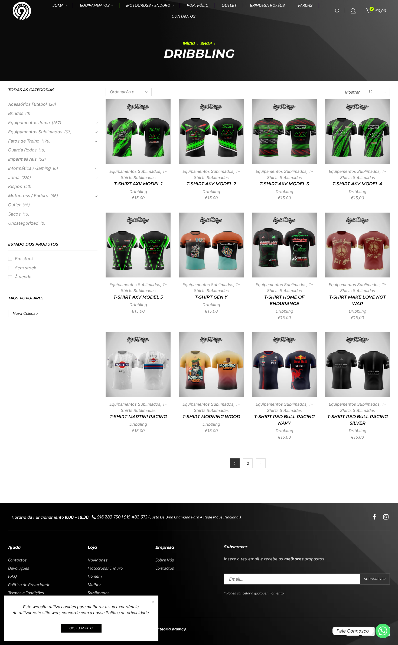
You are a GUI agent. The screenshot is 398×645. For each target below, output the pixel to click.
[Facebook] (374, 517)
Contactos (183, 16)
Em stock (24, 258)
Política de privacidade (127, 612)
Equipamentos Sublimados (134, 171)
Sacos (14, 214)
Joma (58, 5)
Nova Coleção (25, 313)
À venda (23, 276)
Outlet (229, 5)
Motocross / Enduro (148, 5)
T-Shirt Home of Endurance (284, 300)
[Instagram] (386, 517)
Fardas (305, 5)
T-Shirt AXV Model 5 (138, 297)
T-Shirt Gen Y (211, 297)
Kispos (15, 186)
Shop (206, 43)
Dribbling (138, 191)
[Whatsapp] (383, 631)
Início (189, 43)
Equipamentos (95, 5)
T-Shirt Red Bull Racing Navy (284, 420)
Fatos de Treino (24, 141)
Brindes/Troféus (267, 5)
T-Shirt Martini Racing (138, 416)
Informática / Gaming (29, 168)
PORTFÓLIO (197, 5)
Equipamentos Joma (29, 122)
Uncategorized (23, 223)
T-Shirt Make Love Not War (357, 300)
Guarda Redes (22, 150)
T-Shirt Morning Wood (211, 416)
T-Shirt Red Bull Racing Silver (357, 420)
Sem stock (25, 267)
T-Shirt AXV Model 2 (211, 183)
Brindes (15, 113)
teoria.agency (172, 628)
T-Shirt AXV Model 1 (138, 183)
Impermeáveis (22, 159)
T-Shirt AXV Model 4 (357, 183)
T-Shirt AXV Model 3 (284, 183)
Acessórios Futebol (27, 104)
